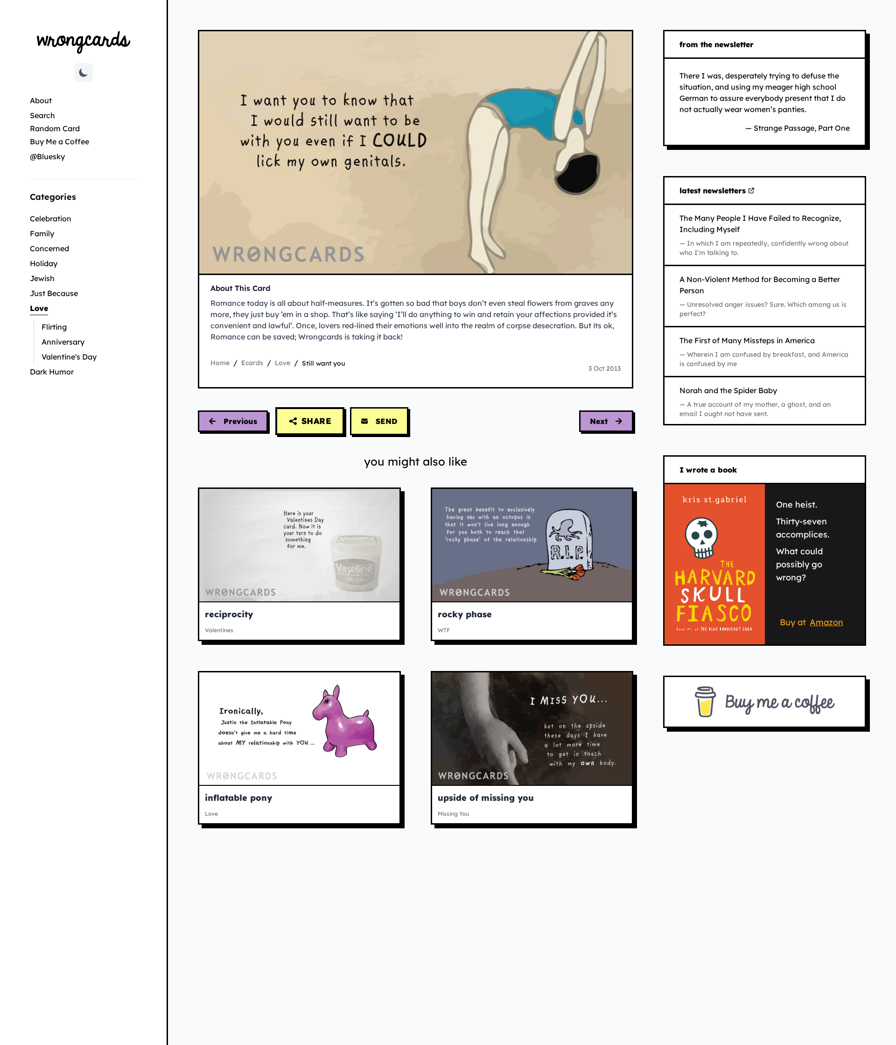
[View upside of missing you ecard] (532, 728)
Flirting (54, 327)
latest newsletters (714, 191)
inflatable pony (238, 797)
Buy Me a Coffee (59, 141)
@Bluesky (47, 156)
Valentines (219, 630)
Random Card (55, 128)
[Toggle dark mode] (83, 72)
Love (70, 308)
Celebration (50, 218)
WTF (444, 630)
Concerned (49, 248)
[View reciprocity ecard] (299, 545)
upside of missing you (486, 797)
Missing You (453, 813)
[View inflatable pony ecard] (299, 728)
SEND (387, 421)
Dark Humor (52, 371)
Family (42, 233)
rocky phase (465, 614)
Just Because (54, 293)
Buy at (813, 624)
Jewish (42, 278)
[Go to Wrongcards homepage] (83, 42)
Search (42, 115)
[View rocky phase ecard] (532, 545)
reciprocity (229, 614)
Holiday (43, 263)
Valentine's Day (69, 356)
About (41, 100)
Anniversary (63, 341)
